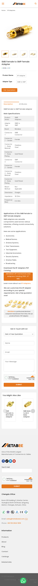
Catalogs (5, 556)
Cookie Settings (10, 580)
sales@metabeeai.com (16, 519)
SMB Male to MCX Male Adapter (27, 414)
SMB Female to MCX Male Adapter (10, 414)
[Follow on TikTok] (7, 461)
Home (3, 10)
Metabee (10, 311)
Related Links (7, 562)
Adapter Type (7, 81)
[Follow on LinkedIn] (10, 461)
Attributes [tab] (23, 104)
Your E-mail (6, 467)
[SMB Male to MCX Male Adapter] (27, 404)
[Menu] (3, 3)
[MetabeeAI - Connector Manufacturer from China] (19, 4)
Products (5, 537)
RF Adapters (11, 10)
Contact (5, 551)
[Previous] (5, 31)
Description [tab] (8, 104)
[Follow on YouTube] (14, 461)
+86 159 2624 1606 (14, 523)
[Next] (33, 31)
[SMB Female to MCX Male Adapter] (10, 404)
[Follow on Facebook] (3, 461)
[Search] (35, 4)
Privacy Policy (23, 580)
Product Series (8, 75)
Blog (3, 547)
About (4, 542)
